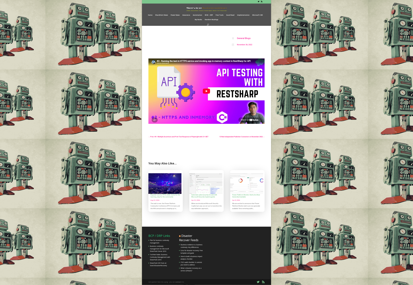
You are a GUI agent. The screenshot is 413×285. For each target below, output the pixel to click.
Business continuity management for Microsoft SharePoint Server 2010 (159, 248)
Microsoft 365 (257, 15)
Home (150, 15)
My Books (198, 20)
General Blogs (244, 38)
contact (178, 282)
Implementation (243, 15)
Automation (197, 15)
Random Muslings (211, 20)
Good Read (230, 15)
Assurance (186, 15)
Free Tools (219, 15)
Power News (175, 15)
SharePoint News (161, 15)
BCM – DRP (209, 15)
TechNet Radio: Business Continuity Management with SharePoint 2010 (160, 257)
